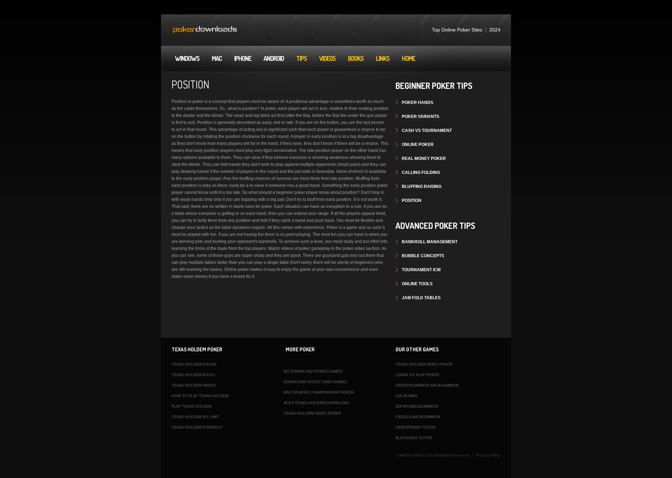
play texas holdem (191, 406)
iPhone (242, 58)
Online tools (417, 283)
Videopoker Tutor (415, 427)
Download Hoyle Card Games (315, 382)
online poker (418, 144)
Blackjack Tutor (414, 438)
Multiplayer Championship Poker (319, 392)
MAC (217, 58)
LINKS (383, 58)
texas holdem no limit (195, 417)
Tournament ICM (421, 269)
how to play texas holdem (200, 396)
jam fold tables (421, 297)
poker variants (420, 116)
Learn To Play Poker (417, 375)
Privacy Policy (488, 455)
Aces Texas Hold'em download (316, 403)
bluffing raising (421, 186)
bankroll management (429, 241)
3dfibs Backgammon (417, 406)
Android (274, 58)
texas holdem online (194, 364)
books (356, 58)
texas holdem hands (194, 385)
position (411, 200)
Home (408, 58)
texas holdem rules (193, 375)
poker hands (417, 102)
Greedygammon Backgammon (427, 385)
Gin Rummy (407, 396)
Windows (187, 58)
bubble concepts (423, 255)
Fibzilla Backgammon (418, 417)
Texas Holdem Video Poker (424, 364)
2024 (494, 30)
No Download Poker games (313, 371)
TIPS (301, 58)
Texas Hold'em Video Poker (312, 413)
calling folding (421, 172)
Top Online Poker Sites (457, 30)
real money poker (424, 158)
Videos (327, 58)
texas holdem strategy (197, 427)
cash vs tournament (427, 130)
